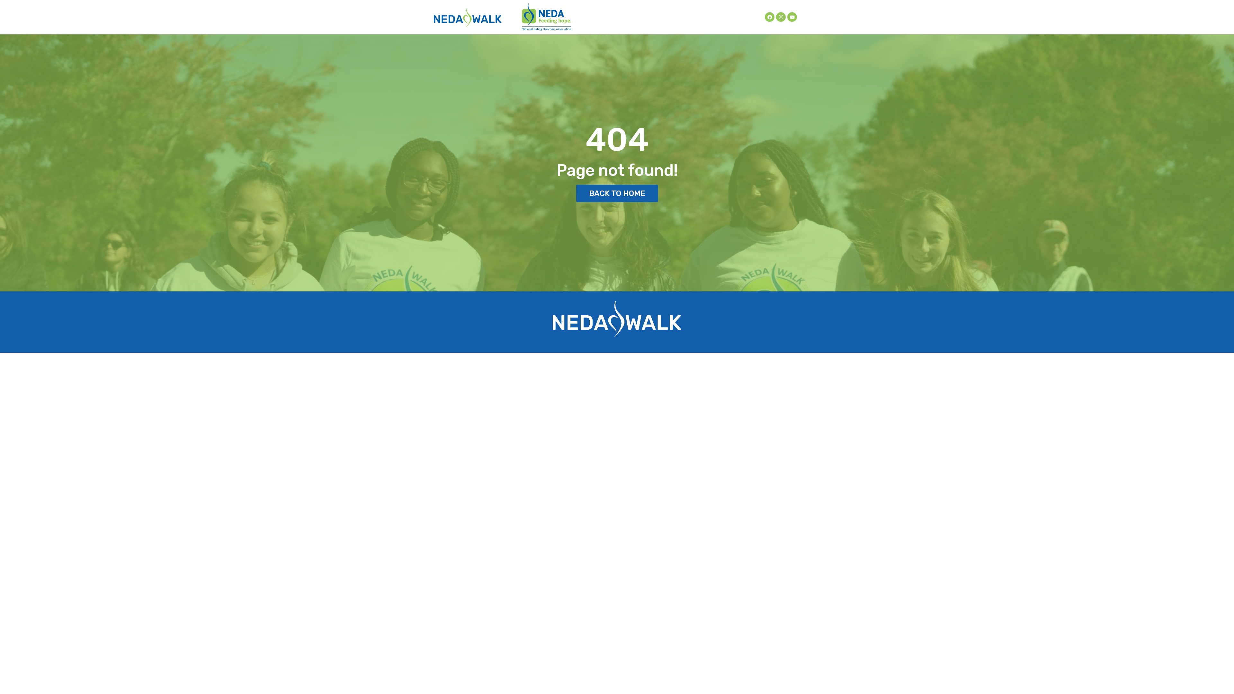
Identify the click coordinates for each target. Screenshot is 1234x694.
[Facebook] (769, 17)
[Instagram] (781, 17)
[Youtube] (792, 17)
